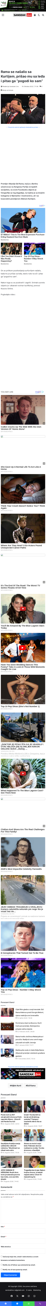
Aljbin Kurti (16, 1085)
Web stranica (6, 1247)
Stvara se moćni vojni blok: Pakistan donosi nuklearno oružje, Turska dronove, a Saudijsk (34, 1146)
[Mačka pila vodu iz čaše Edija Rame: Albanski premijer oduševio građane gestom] (7, 1053)
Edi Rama (31, 1085)
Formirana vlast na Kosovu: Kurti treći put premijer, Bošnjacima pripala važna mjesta (29, 1026)
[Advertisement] (23, 43)
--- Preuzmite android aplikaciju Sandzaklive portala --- (23, 127)
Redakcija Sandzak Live (11, 86)
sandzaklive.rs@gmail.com (14, 1290)
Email (3, 1237)
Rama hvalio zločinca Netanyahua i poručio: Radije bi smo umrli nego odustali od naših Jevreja (29, 1039)
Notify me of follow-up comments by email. (19, 1265)
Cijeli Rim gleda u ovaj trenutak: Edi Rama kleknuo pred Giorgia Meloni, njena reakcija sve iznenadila (30, 1012)
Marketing (37, 1290)
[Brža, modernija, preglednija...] (23, 1073)
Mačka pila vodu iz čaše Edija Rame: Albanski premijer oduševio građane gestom (30, 1053)
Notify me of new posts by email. (15, 1270)
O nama (29, 1290)
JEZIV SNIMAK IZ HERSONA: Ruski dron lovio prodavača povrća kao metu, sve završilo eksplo (10, 1174)
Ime (3, 1227)
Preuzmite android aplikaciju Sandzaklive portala (23, 1067)
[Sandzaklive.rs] (22, 15)
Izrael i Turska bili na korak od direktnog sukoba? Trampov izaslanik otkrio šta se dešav (32, 1119)
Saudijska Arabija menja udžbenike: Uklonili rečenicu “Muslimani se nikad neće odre (10, 1146)
